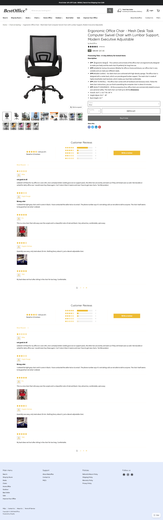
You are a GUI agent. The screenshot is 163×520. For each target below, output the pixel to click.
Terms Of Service (30, 509)
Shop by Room (16, 18)
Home (5, 25)
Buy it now (124, 118)
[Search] (110, 10)
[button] (69, 148)
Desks (28, 18)
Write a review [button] (127, 153)
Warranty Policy (87, 480)
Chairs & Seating (15, 25)
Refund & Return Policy (90, 474)
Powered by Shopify (9, 514)
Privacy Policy (87, 483)
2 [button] (80, 288)
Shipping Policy (87, 477)
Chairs (36, 18)
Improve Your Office (90, 18)
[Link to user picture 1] (22, 231)
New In (5, 18)
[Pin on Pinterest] (99, 127)
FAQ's (158, 18)
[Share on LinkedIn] (96, 127)
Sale (78, 18)
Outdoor (59, 18)
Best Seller (70, 18)
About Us (19, 509)
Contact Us (149, 18)
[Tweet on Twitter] (92, 127)
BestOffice (93, 43)
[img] (22, 171)
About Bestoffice (136, 18)
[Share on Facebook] (89, 127)
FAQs (4, 509)
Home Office (47, 18)
